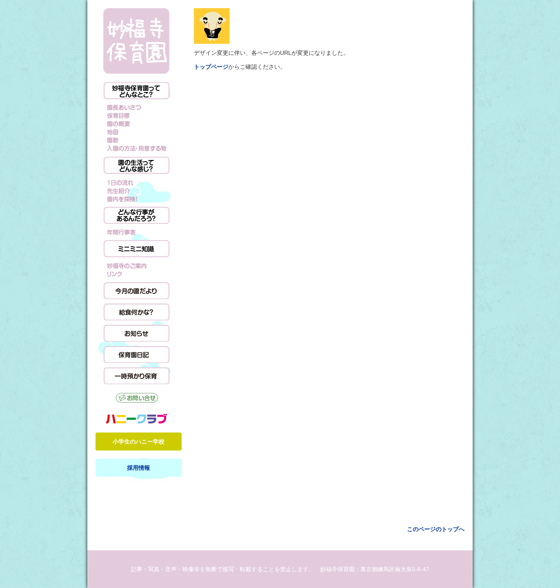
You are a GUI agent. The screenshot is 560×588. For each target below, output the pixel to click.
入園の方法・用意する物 (137, 148)
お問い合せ (137, 398)
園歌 (137, 140)
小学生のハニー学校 (138, 441)
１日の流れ (137, 182)
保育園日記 (137, 354)
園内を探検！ (137, 198)
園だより (137, 290)
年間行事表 (137, 232)
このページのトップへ (435, 529)
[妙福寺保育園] (137, 41)
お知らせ (137, 333)
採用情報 (138, 467)
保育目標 (137, 116)
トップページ (211, 66)
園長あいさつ (137, 108)
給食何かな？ (137, 311)
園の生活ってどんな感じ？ (137, 165)
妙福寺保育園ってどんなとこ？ (137, 90)
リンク (137, 274)
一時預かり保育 (137, 375)
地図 (137, 132)
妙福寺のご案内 (137, 265)
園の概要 (137, 124)
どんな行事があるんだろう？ (137, 215)
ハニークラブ (137, 418)
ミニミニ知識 (137, 248)
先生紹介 (137, 190)
